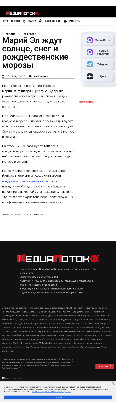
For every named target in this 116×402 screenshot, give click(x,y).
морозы (18, 214)
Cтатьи (31, 21)
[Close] (113, 383)
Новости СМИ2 (86, 102)
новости (9, 34)
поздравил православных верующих (29, 181)
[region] (58, 391)
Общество (29, 34)
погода (27, 214)
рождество (38, 214)
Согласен (58, 397)
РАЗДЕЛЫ (75, 21)
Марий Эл (7, 214)
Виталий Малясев (39, 76)
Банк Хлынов (52, 21)
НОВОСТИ (14, 21)
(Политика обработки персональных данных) (51, 391)
